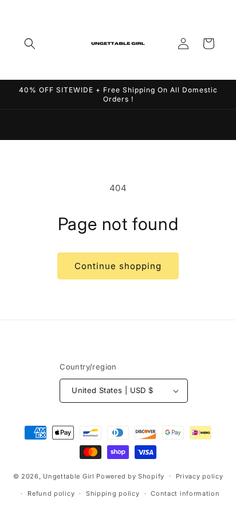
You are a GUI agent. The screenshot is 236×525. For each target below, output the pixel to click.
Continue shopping (118, 265)
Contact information (185, 493)
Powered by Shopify (130, 476)
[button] (29, 43)
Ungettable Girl (69, 476)
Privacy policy (199, 476)
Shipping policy (113, 493)
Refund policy (50, 493)
